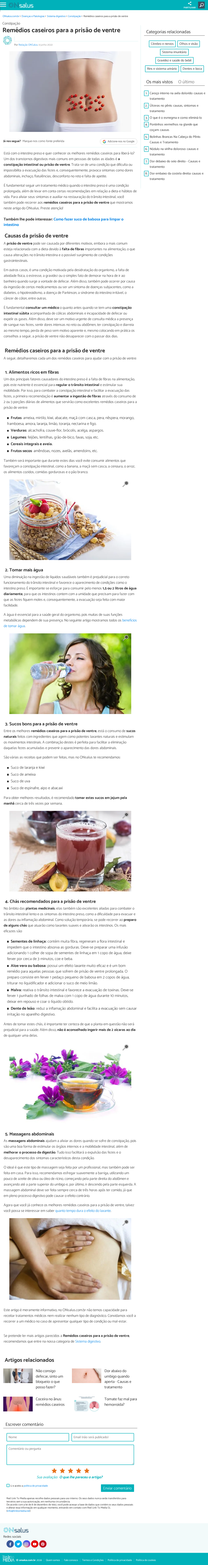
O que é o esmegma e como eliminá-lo (176, 118)
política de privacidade (36, 1486)
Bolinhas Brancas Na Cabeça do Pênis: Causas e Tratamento (175, 139)
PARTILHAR (190, 8)
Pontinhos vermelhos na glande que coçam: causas (174, 127)
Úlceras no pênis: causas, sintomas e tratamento (174, 108)
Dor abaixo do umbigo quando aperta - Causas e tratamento (117, 1379)
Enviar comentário (117, 1488)
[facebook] (10, 1544)
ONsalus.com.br (11, 16)
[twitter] (18, 1544)
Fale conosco (71, 1560)
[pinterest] (43, 1544)
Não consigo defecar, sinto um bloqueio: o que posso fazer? (49, 1379)
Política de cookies (146, 1560)
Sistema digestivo (56, 16)
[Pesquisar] (202, 5)
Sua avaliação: (47, 1477)
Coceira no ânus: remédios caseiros (50, 1402)
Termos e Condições (93, 1560)
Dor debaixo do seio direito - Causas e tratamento (175, 164)
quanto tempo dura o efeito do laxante (83, 1211)
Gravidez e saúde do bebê (174, 60)
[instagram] (26, 1544)
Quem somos (53, 1560)
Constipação (74, 16)
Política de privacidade (120, 1560)
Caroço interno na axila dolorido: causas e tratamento (177, 96)
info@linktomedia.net (18, 1511)
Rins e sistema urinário (162, 69)
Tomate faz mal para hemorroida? (120, 1402)
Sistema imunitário (174, 52)
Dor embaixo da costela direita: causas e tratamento (177, 176)
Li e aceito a (29, 1485)
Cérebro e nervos (162, 44)
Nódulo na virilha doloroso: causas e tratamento (174, 151)
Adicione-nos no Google (120, 141)
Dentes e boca (192, 69)
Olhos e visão (188, 44)
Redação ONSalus (28, 45)
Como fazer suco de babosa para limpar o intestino (64, 222)
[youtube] (34, 1544)
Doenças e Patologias (33, 16)
